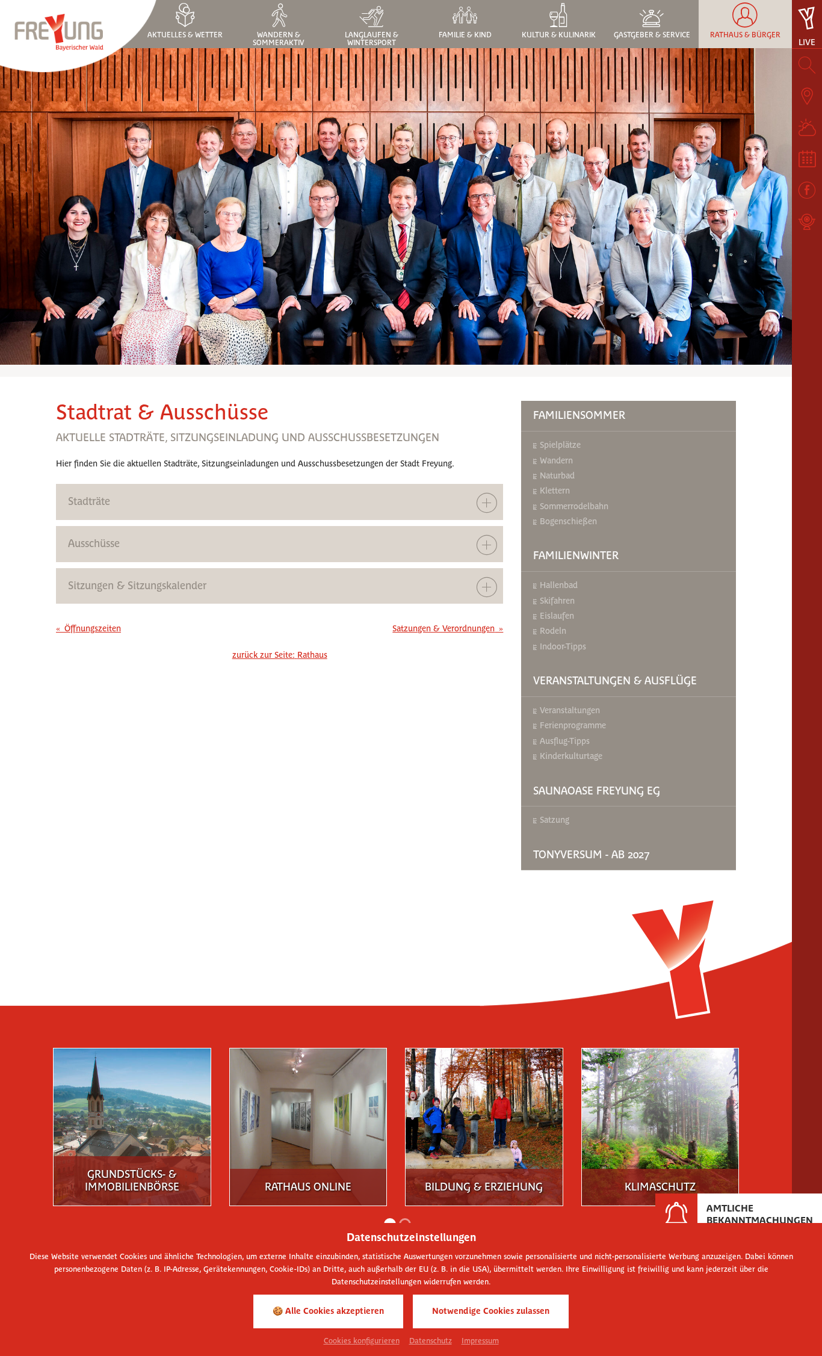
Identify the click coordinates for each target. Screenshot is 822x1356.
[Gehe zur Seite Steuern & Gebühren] (685, 1123)
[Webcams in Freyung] (807, 221)
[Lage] (807, 96)
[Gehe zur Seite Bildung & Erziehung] (333, 1123)
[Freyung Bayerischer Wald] (78, 35)
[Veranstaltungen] (807, 159)
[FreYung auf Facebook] (807, 190)
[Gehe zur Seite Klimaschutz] (508, 1123)
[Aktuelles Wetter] (807, 128)
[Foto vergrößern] (396, 206)
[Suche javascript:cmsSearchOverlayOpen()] (807, 65)
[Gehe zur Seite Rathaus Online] (156, 1123)
